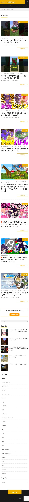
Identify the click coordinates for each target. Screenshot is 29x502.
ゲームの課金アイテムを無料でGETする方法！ (15, 6)
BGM (25, 95)
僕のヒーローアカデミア (7, 417)
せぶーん (17, 181)
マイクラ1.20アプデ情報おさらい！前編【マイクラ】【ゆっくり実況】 (13, 77)
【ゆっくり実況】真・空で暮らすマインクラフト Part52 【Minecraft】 (14, 150)
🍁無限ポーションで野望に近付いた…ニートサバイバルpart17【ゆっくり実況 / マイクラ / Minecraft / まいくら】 (14, 224)
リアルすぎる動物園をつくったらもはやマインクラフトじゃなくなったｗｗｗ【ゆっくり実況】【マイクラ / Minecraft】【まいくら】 (14, 188)
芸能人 (3, 461)
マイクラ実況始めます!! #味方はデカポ (17, 364)
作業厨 (21, 37)
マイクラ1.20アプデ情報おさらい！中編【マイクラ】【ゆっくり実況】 (13, 41)
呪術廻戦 (4, 425)
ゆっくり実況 (5, 37)
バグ (3, 402)
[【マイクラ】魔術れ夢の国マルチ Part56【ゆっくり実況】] (4, 358)
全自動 (3, 421)
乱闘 (3, 410)
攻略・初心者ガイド (6, 453)
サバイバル (22, 219)
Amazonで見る (14, 314)
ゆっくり (12, 110)
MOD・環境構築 (6, 382)
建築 (3, 441)
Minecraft (4, 110)
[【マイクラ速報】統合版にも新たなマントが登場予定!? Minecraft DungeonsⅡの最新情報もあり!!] (4, 349)
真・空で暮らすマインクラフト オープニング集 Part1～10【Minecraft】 (14, 294)
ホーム (2, 6)
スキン (3, 398)
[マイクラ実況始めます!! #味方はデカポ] (4, 367)
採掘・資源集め (5, 449)
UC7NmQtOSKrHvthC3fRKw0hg (8, 181)
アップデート (24, 22)
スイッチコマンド (6, 394)
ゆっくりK (17, 110)
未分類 (3, 457)
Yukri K (8, 110)
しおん (7, 219)
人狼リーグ (4, 413)
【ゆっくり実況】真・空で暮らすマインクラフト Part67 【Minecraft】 (14, 114)
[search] (27, 321)
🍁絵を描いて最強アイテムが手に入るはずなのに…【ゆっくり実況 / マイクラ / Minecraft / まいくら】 (14, 259)
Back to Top (14, 492)
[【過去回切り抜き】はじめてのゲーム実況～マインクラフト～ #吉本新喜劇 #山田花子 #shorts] (4, 332)
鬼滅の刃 (4, 473)
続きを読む (22, 48)
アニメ (3, 390)
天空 (3, 433)
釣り (3, 465)
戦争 (3, 445)
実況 (26, 130)
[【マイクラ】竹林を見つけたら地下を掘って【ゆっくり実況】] (4, 341)
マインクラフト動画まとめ (18, 498)
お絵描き (10, 255)
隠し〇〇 (4, 469)
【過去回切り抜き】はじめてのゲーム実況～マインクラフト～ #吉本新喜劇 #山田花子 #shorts (18, 331)
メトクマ (17, 37)
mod (7, 255)
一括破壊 (4, 406)
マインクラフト (11, 37)
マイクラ (7, 182)
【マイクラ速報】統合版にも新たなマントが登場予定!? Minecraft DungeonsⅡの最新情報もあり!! (18, 348)
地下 (3, 429)
